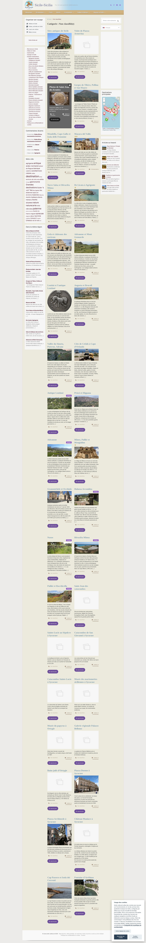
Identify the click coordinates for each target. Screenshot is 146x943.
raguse (33, 213)
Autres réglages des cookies (122, 931)
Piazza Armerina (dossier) (36, 100)
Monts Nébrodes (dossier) (36, 90)
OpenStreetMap (110, 128)
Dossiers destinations (33, 56)
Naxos (50, 537)
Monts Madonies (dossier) (36, 88)
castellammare (36, 171)
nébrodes (29, 209)
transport (34, 218)
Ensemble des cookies (120, 937)
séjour (32, 216)
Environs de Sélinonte (113, 165)
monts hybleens (32, 197)
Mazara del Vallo (82, 134)
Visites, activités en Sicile (35, 26)
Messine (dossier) (33, 81)
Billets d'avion (32, 32)
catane (28, 173)
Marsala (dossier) (33, 79)
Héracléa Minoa (82, 537)
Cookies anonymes (135, 937)
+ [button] (104, 99)
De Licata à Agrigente (84, 185)
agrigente (29, 163)
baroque (37, 168)
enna (40, 176)
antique (37, 163)
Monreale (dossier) (34, 85)
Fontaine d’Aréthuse (84, 877)
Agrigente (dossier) (34, 58)
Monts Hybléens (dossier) (36, 87)
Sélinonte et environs (34, 107)
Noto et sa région (33, 92)
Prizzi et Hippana (82, 393)
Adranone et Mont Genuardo (34, 339)
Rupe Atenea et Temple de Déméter (113, 147)
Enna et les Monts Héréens (36, 66)
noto (38, 205)
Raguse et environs (34, 102)
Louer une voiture (33, 29)
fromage (27, 182)
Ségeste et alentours (34, 105)
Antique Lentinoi (55, 393)
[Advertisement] (110, 60)
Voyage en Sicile (31, 54)
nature (36, 202)
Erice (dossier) (32, 68)
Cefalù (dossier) (33, 64)
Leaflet (103, 128)
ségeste (28, 216)
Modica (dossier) (33, 83)
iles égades (36, 190)
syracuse (40, 213)
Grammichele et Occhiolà (59, 489)
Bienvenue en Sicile (32, 49)
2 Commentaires (95, 169)
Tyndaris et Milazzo (34, 115)
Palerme (36, 149)
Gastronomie (30, 52)
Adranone (52, 439)
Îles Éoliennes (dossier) (35, 75)
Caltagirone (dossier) (34, 60)
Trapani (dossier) (33, 113)
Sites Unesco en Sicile (113, 185)
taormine (38, 216)
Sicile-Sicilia (43, 5)
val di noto (35, 220)
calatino (28, 171)
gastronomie (35, 182)
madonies (35, 195)
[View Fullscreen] (118, 99)
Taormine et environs (34, 111)
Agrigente (37, 153)
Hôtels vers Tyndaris (112, 156)
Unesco (29, 220)
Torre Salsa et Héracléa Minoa (34, 310)
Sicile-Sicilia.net (33, 40)
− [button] (104, 101)
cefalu (33, 173)
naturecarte (31, 205)
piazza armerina (29, 211)
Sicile (50, 19)
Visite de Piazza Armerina (33, 261)
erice (38, 179)
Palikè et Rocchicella (57, 586)
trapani (39, 218)
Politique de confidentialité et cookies (70, 935)
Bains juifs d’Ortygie (57, 770)
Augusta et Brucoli (83, 285)
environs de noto (31, 179)
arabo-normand (32, 166)
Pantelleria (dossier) (34, 98)
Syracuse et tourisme (34, 109)
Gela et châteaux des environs (34, 332)
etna (42, 179)
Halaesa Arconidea (83, 489)
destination (32, 176)
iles (31, 190)
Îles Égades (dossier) (34, 73)
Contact (29, 121)
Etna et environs (33, 70)
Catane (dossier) (33, 62)
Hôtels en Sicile (32, 23)
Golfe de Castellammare (35, 71)
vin (40, 220)
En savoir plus (53, 77)
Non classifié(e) (54, 72)
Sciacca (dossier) (33, 104)
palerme (37, 208)
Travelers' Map (112, 130)
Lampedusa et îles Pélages (36, 77)
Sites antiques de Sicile (58, 31)
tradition (28, 218)
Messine (41, 195)
